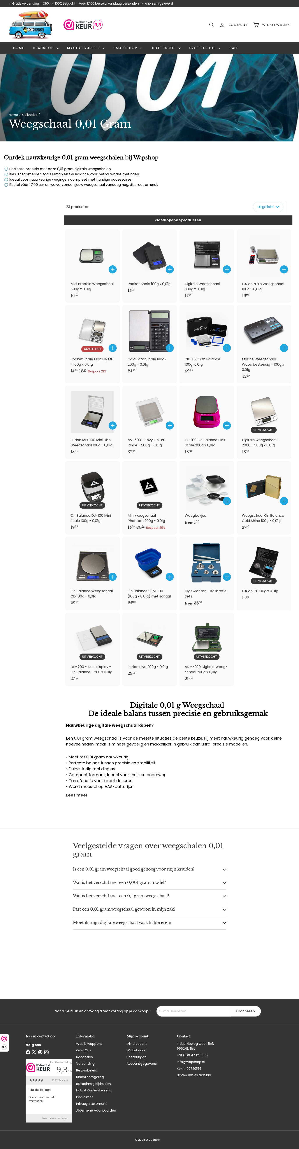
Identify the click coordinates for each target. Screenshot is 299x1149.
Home (18, 48)
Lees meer (77, 795)
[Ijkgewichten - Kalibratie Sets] (206, 573)
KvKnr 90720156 (189, 1068)
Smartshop (126, 48)
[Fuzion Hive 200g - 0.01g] (149, 647)
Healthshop (164, 48)
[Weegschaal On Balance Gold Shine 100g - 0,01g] (263, 497)
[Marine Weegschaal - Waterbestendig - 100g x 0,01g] (263, 344)
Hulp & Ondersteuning (94, 1090)
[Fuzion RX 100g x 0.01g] (263, 571)
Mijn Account (137, 1043)
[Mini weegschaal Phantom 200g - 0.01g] (149, 497)
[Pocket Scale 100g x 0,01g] (149, 263)
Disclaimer (84, 1097)
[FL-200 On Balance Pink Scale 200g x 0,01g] (206, 422)
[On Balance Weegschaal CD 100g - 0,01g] (92, 573)
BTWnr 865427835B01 (194, 1075)
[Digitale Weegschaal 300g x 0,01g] (206, 266)
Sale (234, 48)
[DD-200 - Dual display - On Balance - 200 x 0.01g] (92, 649)
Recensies (84, 1057)
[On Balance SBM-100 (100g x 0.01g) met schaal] (149, 573)
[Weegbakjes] (206, 495)
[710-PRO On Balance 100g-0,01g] (206, 341)
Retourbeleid (86, 1070)
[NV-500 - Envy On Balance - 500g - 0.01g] (149, 422)
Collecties (29, 115)
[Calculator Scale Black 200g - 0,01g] (149, 341)
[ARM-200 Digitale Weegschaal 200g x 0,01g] (206, 649)
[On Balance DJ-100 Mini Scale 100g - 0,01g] (92, 497)
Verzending (85, 1063)
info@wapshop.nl (191, 1061)
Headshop (44, 48)
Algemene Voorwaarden (96, 1110)
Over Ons (83, 1050)
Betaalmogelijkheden (93, 1083)
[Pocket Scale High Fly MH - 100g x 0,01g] (92, 341)
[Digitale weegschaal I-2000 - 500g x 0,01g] (263, 422)
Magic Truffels (84, 48)
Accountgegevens (142, 1063)
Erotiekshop (203, 48)
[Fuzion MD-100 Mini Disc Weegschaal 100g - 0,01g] (92, 422)
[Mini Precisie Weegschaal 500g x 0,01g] (92, 266)
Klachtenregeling (90, 1077)
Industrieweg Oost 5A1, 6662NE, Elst (195, 1046)
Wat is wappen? (89, 1043)
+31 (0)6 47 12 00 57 (193, 1055)
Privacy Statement (91, 1103)
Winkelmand (136, 1050)
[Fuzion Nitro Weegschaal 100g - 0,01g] (263, 266)
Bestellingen (136, 1057)
